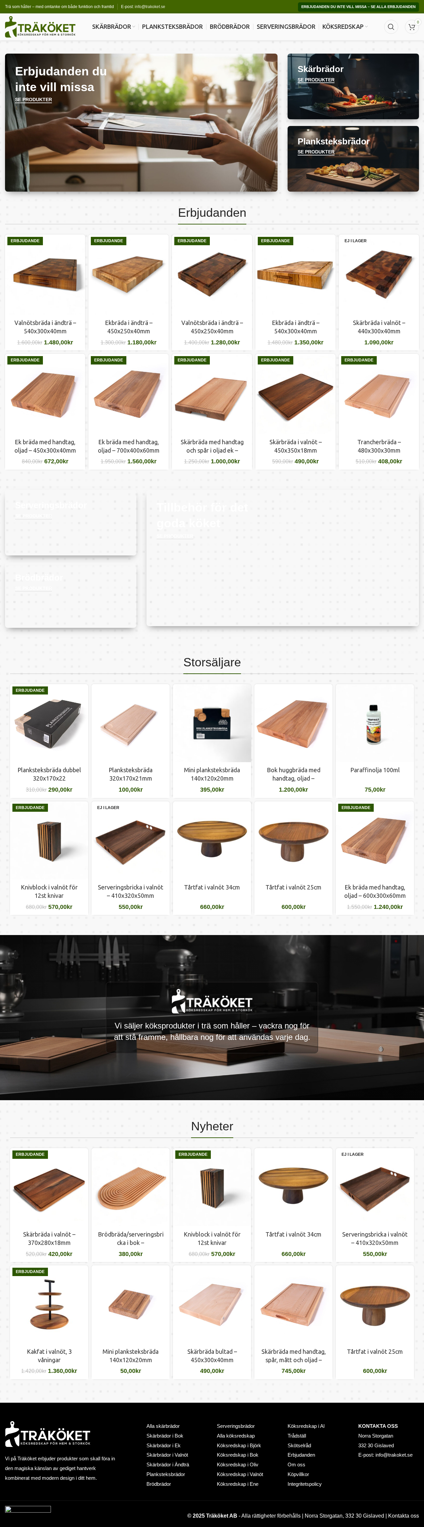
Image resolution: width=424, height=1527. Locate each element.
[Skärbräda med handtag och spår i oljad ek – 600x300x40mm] (212, 394)
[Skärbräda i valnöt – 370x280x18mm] (49, 1187)
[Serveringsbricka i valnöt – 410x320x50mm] (131, 840)
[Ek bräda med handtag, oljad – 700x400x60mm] (128, 394)
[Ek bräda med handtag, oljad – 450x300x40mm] (45, 394)
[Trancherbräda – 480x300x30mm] (379, 394)
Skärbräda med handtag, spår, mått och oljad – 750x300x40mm (293, 1360)
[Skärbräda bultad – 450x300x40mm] (212, 1304)
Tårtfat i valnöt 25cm (293, 887)
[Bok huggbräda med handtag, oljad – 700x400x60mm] (293, 723)
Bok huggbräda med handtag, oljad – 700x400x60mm (293, 778)
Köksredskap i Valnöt (240, 1474)
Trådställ (297, 1436)
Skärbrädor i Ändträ (167, 1464)
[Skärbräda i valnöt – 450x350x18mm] (295, 394)
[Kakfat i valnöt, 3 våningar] (49, 1304)
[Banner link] (141, 123)
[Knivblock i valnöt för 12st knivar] (49, 840)
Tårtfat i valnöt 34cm (212, 887)
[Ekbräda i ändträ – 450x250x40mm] (128, 275)
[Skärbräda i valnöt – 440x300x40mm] (379, 275)
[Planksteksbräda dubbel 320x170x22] (49, 723)
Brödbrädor (158, 1484)
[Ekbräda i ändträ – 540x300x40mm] (295, 275)
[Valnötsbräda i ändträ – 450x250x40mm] (212, 275)
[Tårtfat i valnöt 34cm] (212, 840)
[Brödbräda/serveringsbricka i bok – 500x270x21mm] (131, 1187)
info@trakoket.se (150, 6)
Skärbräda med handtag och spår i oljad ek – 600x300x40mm (212, 450)
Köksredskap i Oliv (237, 1464)
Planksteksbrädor (165, 1474)
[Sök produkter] (391, 27)
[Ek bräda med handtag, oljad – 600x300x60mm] (375, 840)
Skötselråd (299, 1445)
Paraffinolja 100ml (375, 770)
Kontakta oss (403, 1516)
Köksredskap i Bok (237, 1455)
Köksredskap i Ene (237, 1484)
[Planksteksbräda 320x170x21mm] (131, 723)
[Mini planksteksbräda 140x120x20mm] (212, 723)
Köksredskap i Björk (239, 1445)
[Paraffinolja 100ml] (375, 723)
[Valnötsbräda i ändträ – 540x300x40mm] (45, 275)
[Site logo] (40, 26)
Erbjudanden (301, 1455)
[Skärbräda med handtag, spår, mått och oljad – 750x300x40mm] (293, 1304)
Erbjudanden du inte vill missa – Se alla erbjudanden (358, 7)
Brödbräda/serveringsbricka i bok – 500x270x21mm (131, 1242)
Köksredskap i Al (306, 1426)
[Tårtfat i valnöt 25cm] (293, 840)
